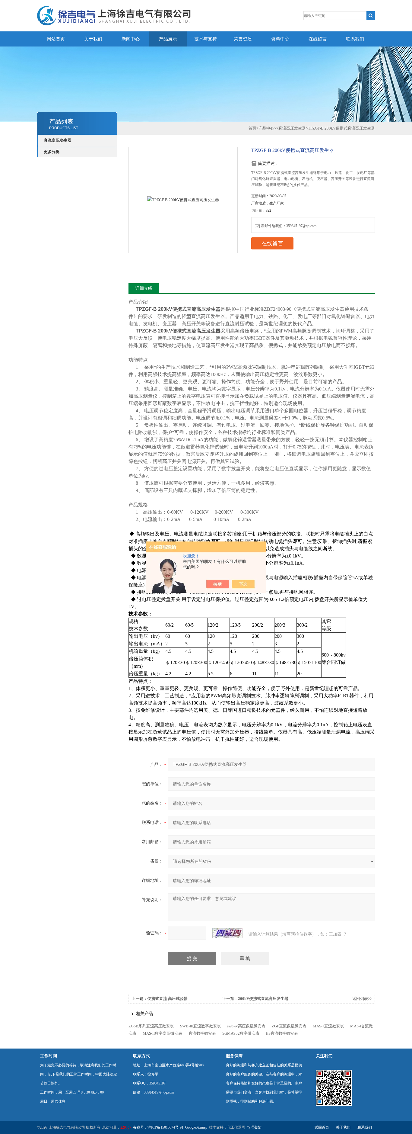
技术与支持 (205, 39)
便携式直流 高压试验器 (167, 998)
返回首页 (322, 1127)
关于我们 (93, 39)
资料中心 (280, 39)
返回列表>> (362, 998)
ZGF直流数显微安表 (289, 1026)
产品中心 (266, 128)
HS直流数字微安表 (282, 1033)
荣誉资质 (243, 39)
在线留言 (318, 39)
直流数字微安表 (202, 1033)
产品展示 (168, 39)
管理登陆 (254, 1127)
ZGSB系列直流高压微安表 (151, 1026)
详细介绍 (143, 288)
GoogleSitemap (196, 1127)
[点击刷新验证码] (227, 933)
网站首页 (56, 39)
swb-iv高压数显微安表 (246, 1026)
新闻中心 (131, 39)
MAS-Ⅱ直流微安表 (328, 1026)
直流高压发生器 (57, 140)
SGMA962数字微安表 (240, 1033)
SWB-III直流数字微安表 (200, 1026)
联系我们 (355, 39)
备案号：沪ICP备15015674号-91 (158, 1127)
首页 (252, 128)
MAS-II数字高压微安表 (162, 1033)
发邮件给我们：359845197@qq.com (288, 226)
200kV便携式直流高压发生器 (263, 998)
